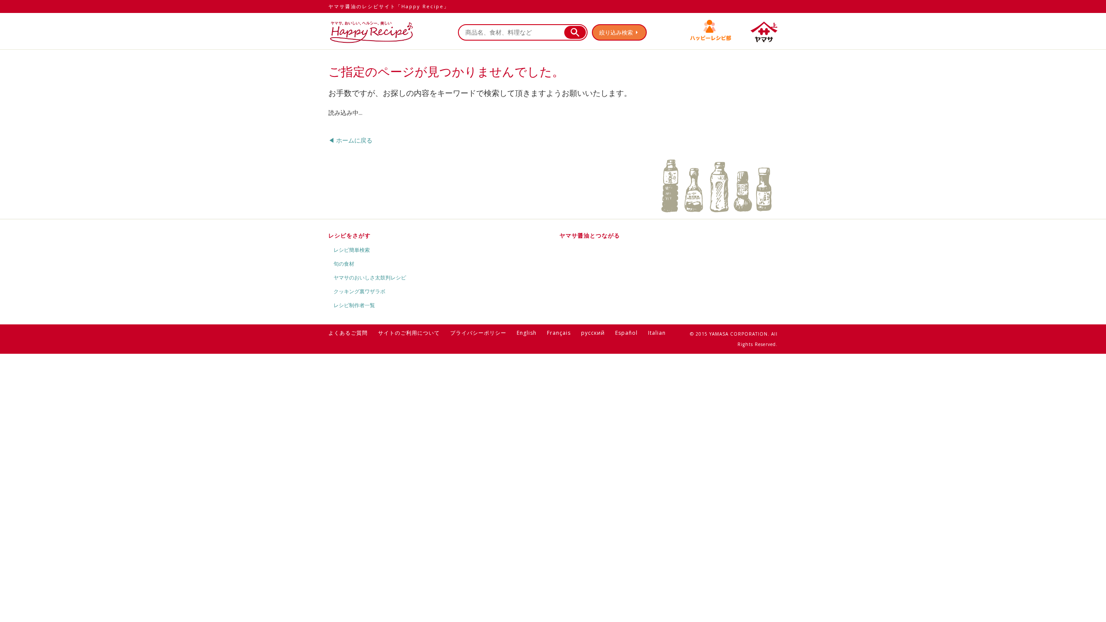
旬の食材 (344, 263)
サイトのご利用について (409, 332)
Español (626, 332)
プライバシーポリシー (478, 332)
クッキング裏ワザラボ (359, 291)
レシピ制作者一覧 (354, 305)
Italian (657, 332)
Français (559, 332)
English (527, 332)
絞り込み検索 (616, 32)
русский (593, 332)
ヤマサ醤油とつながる (589, 235)
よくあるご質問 (348, 332)
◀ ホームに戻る (350, 140)
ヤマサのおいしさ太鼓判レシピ (370, 277)
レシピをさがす (349, 235)
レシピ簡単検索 (352, 250)
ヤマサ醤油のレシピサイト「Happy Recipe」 (388, 6)
